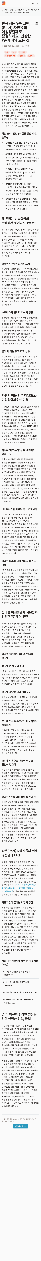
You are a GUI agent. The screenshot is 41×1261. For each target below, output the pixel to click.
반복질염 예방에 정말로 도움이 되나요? (21, 992)
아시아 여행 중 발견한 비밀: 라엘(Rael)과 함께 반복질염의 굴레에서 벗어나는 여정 (19, 888)
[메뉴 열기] (37, 3)
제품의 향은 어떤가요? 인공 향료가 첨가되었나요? (18, 1001)
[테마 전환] (33, 3)
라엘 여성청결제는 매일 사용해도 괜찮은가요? (17, 973)
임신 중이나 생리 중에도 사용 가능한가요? (16, 984)
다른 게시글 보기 (20, 1126)
